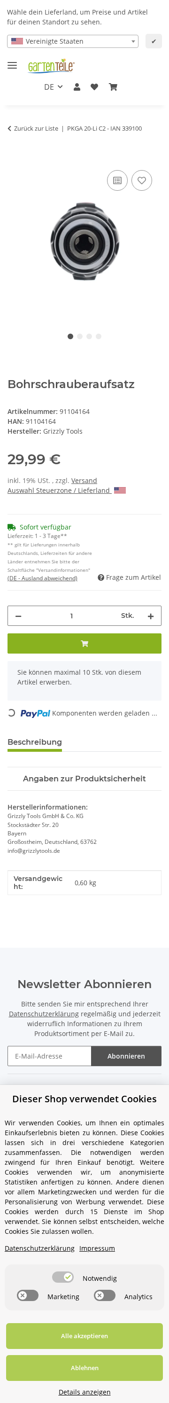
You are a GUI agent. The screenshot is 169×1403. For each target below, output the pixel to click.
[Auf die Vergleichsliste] (117, 180)
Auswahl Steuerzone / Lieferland (60, 490)
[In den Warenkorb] (15, 157)
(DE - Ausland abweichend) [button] (42, 578)
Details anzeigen (85, 1391)
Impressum (97, 1248)
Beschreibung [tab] (35, 742)
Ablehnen (85, 1368)
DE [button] (49, 87)
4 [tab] (98, 336)
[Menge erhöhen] (150, 615)
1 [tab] (70, 336)
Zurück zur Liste (36, 128)
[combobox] (72, 41)
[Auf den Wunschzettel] (141, 180)
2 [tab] (80, 336)
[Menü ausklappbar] (12, 61)
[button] (77, 87)
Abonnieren (126, 1056)
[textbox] (73, 41)
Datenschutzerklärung (44, 1013)
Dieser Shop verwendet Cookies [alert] (84, 1098)
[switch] (63, 1277)
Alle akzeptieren (84, 1336)
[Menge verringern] (18, 615)
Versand (84, 480)
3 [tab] (89, 336)
